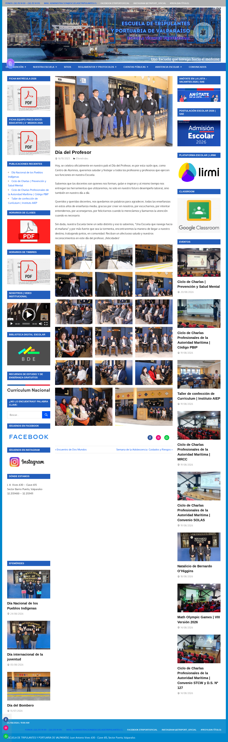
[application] (28, 315)
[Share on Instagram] (158, 437)
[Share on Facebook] (150, 437)
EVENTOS (184, 241)
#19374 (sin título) (179, 3)
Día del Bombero (20, 705)
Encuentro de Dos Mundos (72, 449)
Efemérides (82, 158)
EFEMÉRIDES (16, 563)
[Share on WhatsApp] (166, 437)
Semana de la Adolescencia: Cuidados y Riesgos (143, 449)
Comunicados (197, 66)
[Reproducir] (11, 323)
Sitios (67, 66)
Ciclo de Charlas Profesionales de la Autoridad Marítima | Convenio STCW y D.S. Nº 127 (197, 678)
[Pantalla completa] (46, 323)
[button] (28, 315)
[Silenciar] (40, 323)
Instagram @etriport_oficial (149, 3)
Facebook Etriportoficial (115, 3)
